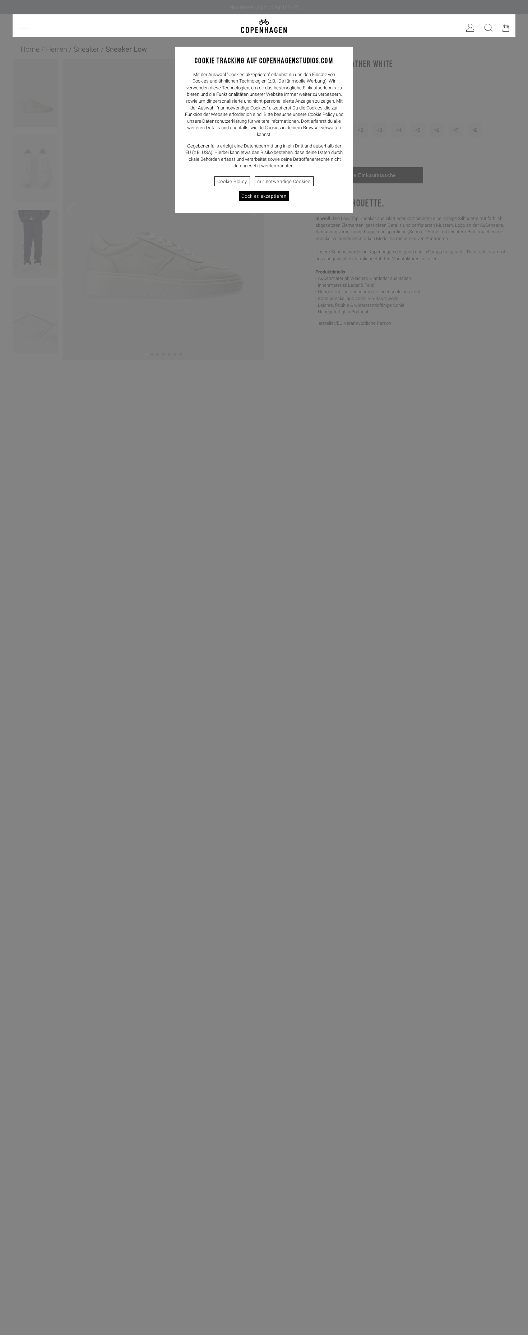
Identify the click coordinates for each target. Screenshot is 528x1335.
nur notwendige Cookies (284, 181)
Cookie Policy (232, 181)
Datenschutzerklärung (224, 121)
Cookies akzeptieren (263, 196)
